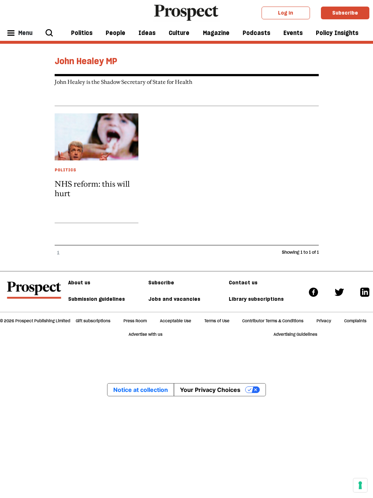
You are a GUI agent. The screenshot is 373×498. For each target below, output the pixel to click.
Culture (179, 32)
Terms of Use (216, 320)
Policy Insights (337, 32)
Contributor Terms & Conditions (272, 320)
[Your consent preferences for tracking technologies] (360, 485)
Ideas (147, 32)
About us (79, 282)
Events (293, 32)
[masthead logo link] (186, 12)
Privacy (324, 320)
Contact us (243, 282)
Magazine (216, 32)
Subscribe (345, 12)
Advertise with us (145, 334)
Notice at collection (140, 389)
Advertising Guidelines (295, 334)
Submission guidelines (96, 299)
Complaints (355, 320)
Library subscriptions (256, 299)
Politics (82, 32)
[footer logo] (34, 293)
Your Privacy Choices (210, 389)
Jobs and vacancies (174, 299)
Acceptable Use (175, 320)
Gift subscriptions (93, 320)
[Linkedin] (364, 291)
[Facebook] (313, 291)
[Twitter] (339, 291)
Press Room (135, 320)
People (115, 32)
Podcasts (256, 32)
